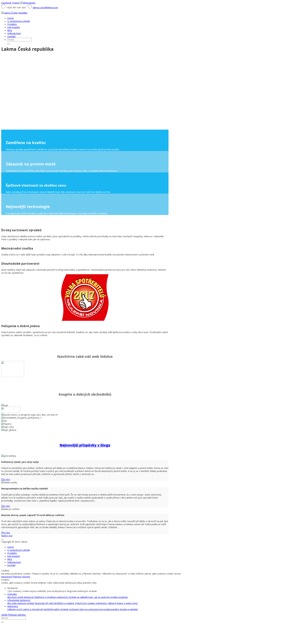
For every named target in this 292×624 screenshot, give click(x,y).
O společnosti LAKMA (18, 550)
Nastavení (6, 576)
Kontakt (11, 565)
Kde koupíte (13, 556)
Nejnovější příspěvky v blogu (85, 445)
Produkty (12, 553)
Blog (9, 559)
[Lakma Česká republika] (14, 12)
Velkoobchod (14, 562)
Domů (10, 546)
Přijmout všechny (21, 576)
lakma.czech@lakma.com (45, 7)
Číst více (5, 479)
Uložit (4, 614)
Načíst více (6, 535)
